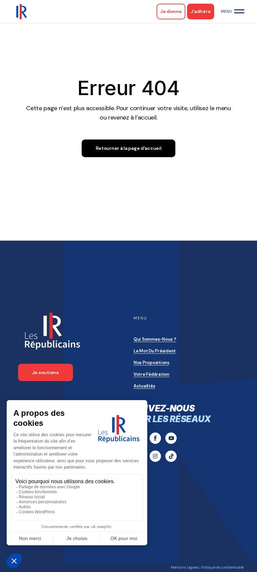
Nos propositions (151, 362)
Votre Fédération (151, 374)
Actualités (144, 386)
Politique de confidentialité (222, 567)
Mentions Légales (185, 567)
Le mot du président (155, 351)
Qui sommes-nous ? (155, 339)
